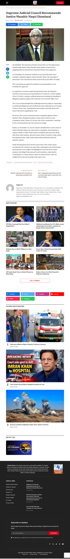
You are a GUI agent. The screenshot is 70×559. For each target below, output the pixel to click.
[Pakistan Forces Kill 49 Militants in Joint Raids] (20, 239)
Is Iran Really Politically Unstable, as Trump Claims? (34, 507)
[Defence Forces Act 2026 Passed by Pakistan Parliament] (50, 262)
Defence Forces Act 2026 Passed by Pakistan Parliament (47, 273)
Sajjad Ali (19, 185)
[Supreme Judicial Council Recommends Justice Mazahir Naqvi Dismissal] (35, 44)
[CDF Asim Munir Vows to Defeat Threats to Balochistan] (20, 262)
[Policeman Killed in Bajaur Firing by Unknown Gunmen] (35, 325)
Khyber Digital (48, 552)
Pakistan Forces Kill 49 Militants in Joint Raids (19, 250)
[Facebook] (7, 69)
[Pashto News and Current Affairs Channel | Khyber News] (35, 3)
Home (7, 7)
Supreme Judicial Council (45, 162)
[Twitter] (7, 73)
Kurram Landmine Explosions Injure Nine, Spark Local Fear (29, 424)
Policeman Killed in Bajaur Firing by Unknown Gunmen (28, 344)
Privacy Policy (43, 537)
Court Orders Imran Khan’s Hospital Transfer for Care (27, 384)
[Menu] (7, 3)
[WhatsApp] (7, 77)
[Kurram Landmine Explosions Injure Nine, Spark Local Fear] (35, 406)
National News (19, 20)
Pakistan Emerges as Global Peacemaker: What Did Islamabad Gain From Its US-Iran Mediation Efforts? (34, 497)
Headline (9, 162)
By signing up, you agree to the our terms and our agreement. (33, 537)
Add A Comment (35, 280)
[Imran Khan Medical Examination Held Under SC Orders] (50, 239)
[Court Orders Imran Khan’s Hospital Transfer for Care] (35, 366)
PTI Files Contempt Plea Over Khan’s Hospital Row (17, 225)
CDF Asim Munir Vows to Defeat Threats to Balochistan (19, 273)
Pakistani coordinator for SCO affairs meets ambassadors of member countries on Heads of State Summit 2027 (50, 226)
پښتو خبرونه (60, 2)
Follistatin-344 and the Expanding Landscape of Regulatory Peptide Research (34, 486)
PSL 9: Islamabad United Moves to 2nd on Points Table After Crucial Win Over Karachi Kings (49, 175)
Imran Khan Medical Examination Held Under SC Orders (48, 250)
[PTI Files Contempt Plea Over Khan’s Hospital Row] (20, 214)
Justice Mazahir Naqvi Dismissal (23, 162)
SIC (35, 162)
